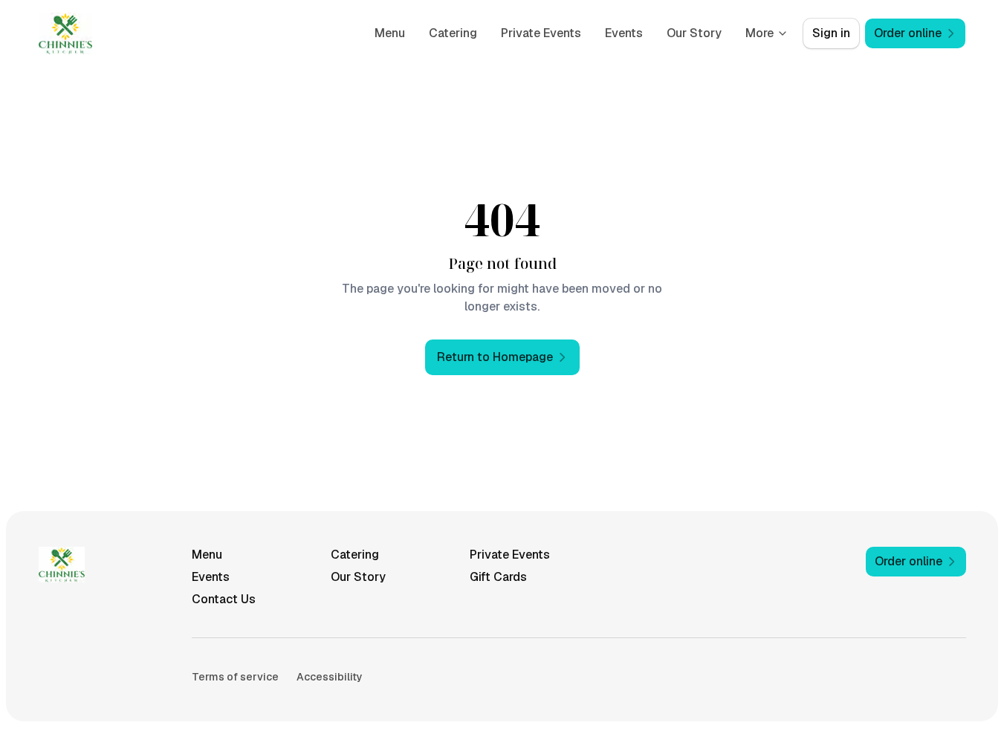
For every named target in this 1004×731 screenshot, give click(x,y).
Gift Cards (498, 577)
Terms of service (235, 676)
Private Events (541, 33)
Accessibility (330, 676)
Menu (390, 33)
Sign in (831, 33)
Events (624, 33)
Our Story (694, 33)
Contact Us (224, 599)
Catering (453, 33)
